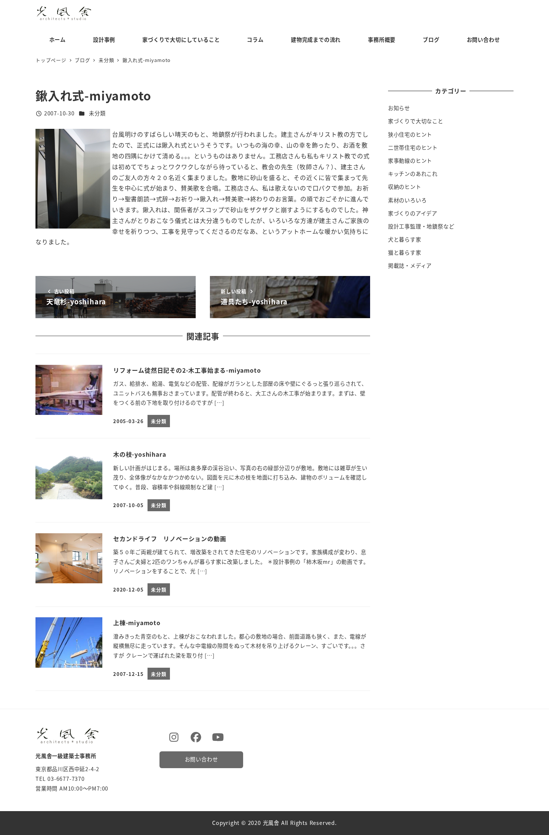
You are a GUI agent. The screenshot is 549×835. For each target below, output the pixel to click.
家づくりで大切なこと (415, 121)
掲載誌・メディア (410, 265)
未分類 (97, 113)
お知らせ (399, 108)
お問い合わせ (201, 759)
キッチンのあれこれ (413, 173)
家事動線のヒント (410, 160)
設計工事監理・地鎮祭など (421, 226)
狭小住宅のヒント (410, 134)
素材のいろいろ (407, 200)
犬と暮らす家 (404, 239)
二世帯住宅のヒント (413, 147)
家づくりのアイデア (412, 213)
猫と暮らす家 (404, 252)
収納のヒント (404, 186)
